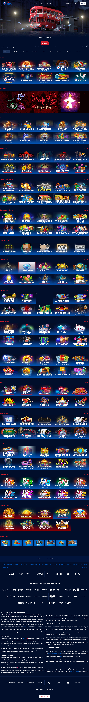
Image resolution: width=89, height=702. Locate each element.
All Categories (6, 52)
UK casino (25, 638)
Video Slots (16, 52)
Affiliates (84, 567)
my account (59, 558)
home (29, 558)
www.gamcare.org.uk (51, 663)
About (3, 565)
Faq (81, 565)
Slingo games (26, 626)
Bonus (85, 565)
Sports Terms (24, 565)
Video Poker (68, 52)
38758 (61, 656)
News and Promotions (73, 565)
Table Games (59, 52)
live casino (39, 3)
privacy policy (49, 565)
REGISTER (83, 3)
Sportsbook (49, 3)
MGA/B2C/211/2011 (63, 655)
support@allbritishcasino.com (54, 653)
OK (47, 696)
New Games (25, 52)
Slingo (44, 52)
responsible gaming (60, 565)
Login (76, 3)
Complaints (52, 558)
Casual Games (35, 52)
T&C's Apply (12, 47)
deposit (34, 558)
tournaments (5, 567)
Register (44, 43)
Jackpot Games (78, 52)
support (46, 558)
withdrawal (40, 558)
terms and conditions (13, 565)
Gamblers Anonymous (71, 663)
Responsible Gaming (74, 671)
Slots (51, 52)
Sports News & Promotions (36, 565)
